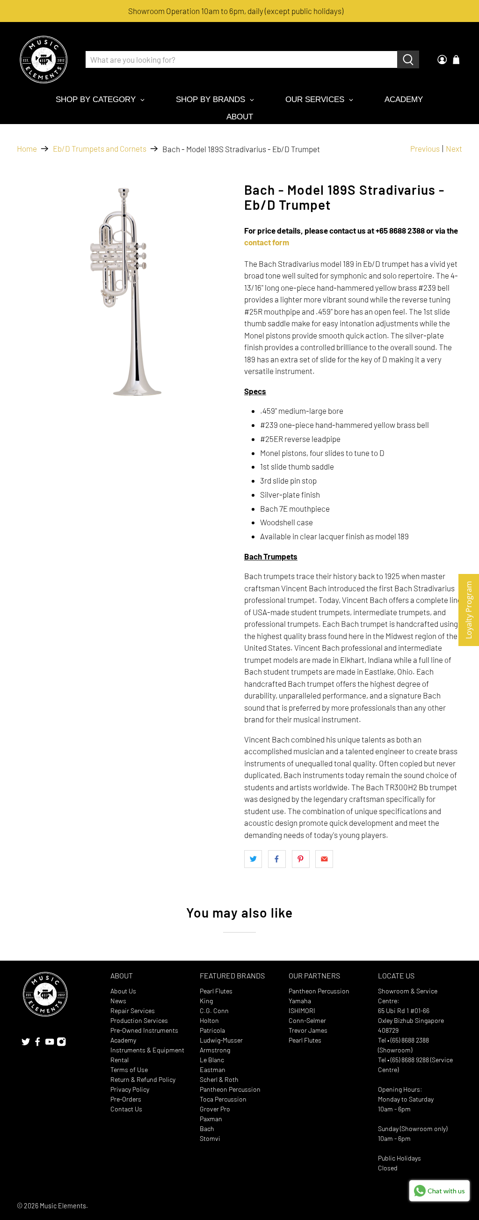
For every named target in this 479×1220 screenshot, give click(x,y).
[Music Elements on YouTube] (49, 1044)
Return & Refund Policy (142, 1079)
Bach (207, 1128)
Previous (425, 148)
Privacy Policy (129, 1089)
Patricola (212, 1030)
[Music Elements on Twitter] (25, 1044)
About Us (123, 991)
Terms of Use (129, 1069)
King (206, 1001)
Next (454, 148)
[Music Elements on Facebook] (37, 1044)
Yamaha (300, 1001)
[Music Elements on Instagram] (61, 1044)
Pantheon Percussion (230, 1089)
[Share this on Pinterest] (301, 859)
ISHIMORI (302, 1010)
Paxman (211, 1119)
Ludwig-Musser (221, 1040)
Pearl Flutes (216, 991)
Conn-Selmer (307, 1020)
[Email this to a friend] (324, 859)
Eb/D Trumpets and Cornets (99, 149)
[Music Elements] (43, 59)
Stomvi (210, 1138)
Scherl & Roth (219, 1079)
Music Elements (63, 1206)
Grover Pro (215, 1109)
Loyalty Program (469, 610)
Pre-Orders (125, 1099)
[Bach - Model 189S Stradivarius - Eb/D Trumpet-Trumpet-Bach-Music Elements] (126, 292)
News (118, 1001)
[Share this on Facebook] (277, 859)
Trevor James (308, 1030)
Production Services (139, 1020)
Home (27, 149)
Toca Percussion (223, 1099)
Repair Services (132, 1010)
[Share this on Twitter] (253, 859)
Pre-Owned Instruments (144, 1030)
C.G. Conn (214, 1010)
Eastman (212, 1069)
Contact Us (126, 1109)
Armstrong (215, 1050)
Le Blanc (212, 1060)
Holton (209, 1020)
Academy (123, 1040)
